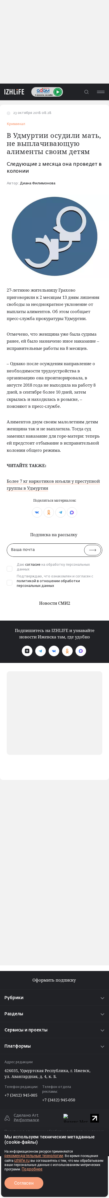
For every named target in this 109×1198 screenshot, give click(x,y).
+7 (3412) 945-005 (20, 1095)
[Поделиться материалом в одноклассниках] (49, 512)
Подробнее (32, 1169)
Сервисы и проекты (26, 1030)
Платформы (17, 1046)
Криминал (16, 124)
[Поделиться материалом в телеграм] (60, 512)
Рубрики (13, 998)
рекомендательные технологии (33, 1155)
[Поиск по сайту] (86, 92)
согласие (33, 565)
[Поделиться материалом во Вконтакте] (37, 512)
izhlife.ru (22, 1160)
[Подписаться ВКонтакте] (54, 651)
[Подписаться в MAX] (80, 651)
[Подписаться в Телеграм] (40, 651)
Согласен (24, 1183)
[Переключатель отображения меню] (100, 92)
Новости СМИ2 (54, 603)
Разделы (13, 1014)
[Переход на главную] (12, 92)
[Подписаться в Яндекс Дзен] (27, 651)
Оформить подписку (54, 980)
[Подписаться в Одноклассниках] (67, 651)
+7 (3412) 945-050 (58, 1099)
